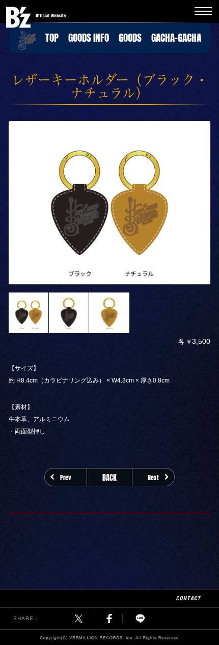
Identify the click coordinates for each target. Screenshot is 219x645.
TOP (52, 36)
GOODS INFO (88, 36)
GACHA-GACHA (176, 36)
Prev (65, 477)
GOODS (130, 36)
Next (153, 477)
